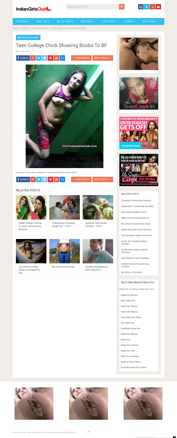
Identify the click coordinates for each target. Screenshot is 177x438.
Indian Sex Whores (129, 334)
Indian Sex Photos (129, 306)
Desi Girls (86, 21)
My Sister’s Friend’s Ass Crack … (136, 223)
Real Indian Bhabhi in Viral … (134, 212)
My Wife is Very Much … (132, 272)
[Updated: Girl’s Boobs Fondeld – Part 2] (98, 207)
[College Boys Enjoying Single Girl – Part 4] (64, 207)
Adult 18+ (41, 21)
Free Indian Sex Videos (131, 317)
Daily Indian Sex (128, 300)
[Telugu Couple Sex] (138, 109)
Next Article (101, 58)
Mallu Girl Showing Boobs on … (136, 218)
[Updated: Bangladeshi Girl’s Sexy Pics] (98, 251)
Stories (128, 21)
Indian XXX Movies (129, 312)
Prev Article (83, 58)
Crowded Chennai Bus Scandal (136, 200)
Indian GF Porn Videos (131, 362)
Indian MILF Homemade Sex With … (138, 206)
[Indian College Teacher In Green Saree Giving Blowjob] (31, 207)
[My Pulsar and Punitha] (64, 251)
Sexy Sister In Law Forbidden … (136, 258)
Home (15, 28)
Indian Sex (125, 339)
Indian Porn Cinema (129, 345)
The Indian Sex (127, 323)
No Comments (23, 51)
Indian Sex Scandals (40, 28)
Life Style (108, 21)
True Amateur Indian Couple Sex (136, 235)
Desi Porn (148, 21)
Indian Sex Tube (128, 350)
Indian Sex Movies (129, 295)
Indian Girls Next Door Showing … (137, 229)
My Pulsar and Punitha (63, 266)
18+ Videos (66, 21)
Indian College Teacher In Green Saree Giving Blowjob (30, 226)
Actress (22, 21)
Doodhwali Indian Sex (130, 328)
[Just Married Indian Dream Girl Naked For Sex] (31, 251)
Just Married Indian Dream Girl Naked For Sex (29, 269)
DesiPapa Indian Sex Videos (134, 367)
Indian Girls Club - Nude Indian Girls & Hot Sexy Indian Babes (37, 432)
